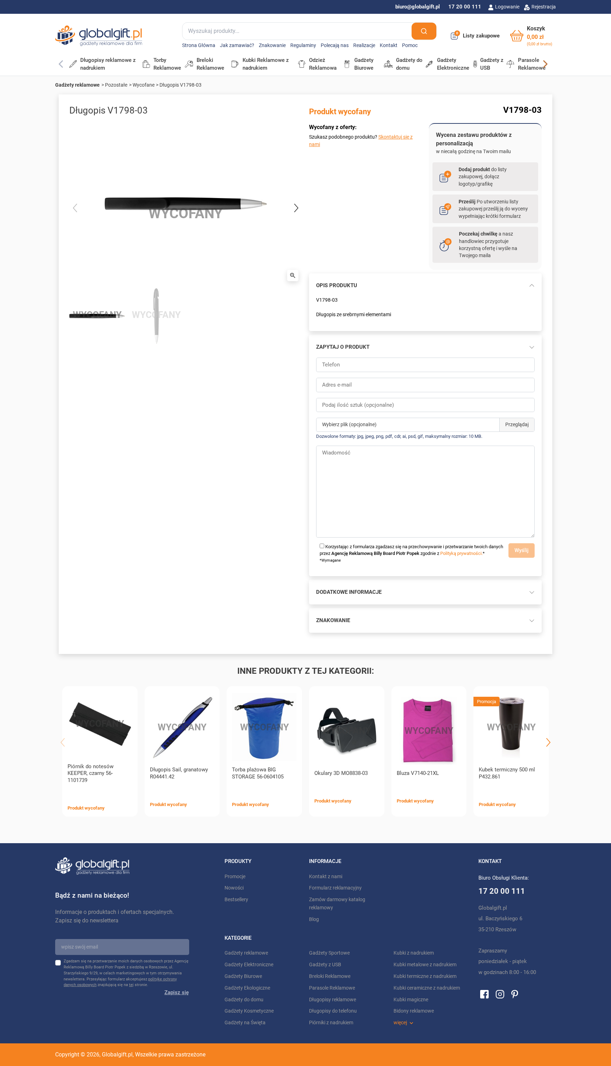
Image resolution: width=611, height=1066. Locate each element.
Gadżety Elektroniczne (249, 965)
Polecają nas (335, 45)
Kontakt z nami (325, 877)
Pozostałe (116, 85)
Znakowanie (272, 45)
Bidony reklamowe (414, 1011)
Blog (314, 919)
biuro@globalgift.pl (417, 7)
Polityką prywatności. (461, 553)
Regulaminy (303, 45)
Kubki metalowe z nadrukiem (425, 965)
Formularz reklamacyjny (335, 888)
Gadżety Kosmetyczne (249, 1011)
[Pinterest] (514, 994)
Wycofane (144, 85)
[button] (531, 36)
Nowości (234, 888)
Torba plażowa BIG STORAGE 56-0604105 (258, 773)
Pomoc (410, 45)
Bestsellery (236, 900)
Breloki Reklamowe (329, 976)
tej (131, 985)
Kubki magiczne (411, 1000)
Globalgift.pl (117, 1054)
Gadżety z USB (325, 965)
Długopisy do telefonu (333, 1011)
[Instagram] (500, 994)
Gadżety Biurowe (243, 976)
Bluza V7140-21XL (418, 773)
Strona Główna (198, 45)
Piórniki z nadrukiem (331, 1023)
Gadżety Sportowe (329, 953)
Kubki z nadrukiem (414, 953)
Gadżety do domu (244, 1000)
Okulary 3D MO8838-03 (341, 773)
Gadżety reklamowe (77, 85)
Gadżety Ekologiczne (247, 988)
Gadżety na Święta (245, 1023)
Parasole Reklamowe (332, 988)
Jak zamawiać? (237, 45)
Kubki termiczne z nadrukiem (425, 976)
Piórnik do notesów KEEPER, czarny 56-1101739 (91, 773)
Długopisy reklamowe (332, 1000)
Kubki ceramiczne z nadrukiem (427, 988)
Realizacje (364, 45)
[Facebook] (484, 994)
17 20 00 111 (464, 7)
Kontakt (388, 45)
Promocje (235, 877)
